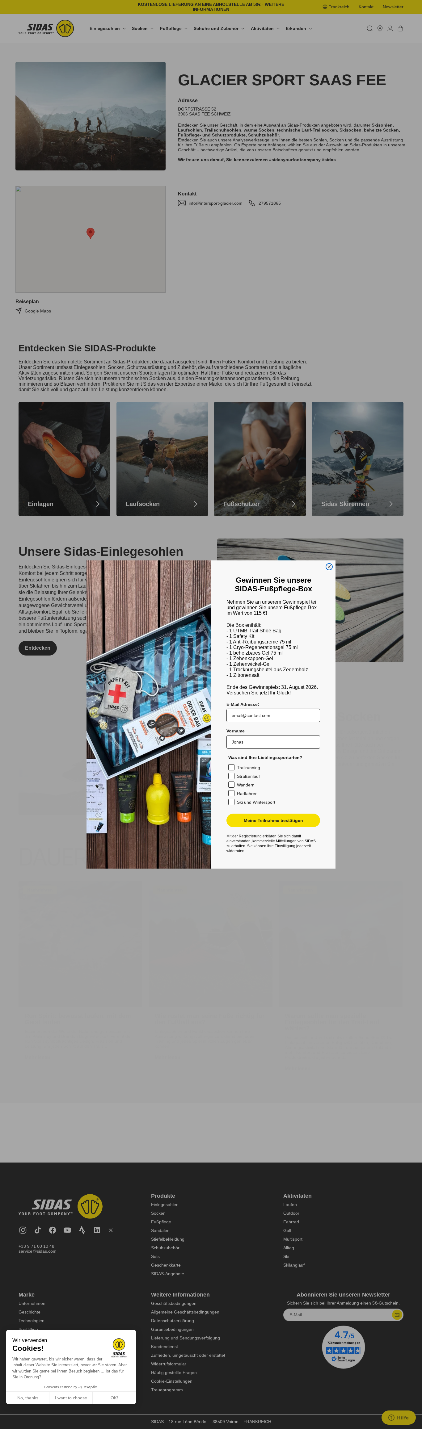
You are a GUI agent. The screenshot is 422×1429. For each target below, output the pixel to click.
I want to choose (71, 1397)
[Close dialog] (329, 567)
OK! (114, 1397)
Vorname (235, 730)
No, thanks (27, 1397)
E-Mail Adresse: (242, 704)
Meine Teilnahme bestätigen (273, 820)
